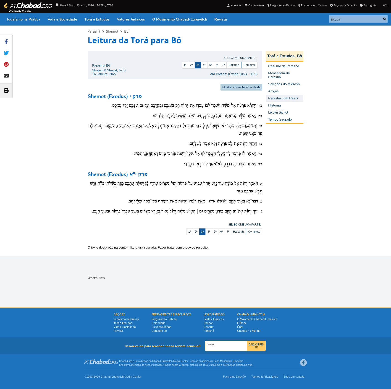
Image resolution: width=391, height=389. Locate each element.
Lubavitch (167, 361)
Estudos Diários (161, 327)
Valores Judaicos (131, 19)
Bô (126, 31)
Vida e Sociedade (62, 19)
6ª (217, 65)
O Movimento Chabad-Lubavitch (179, 19)
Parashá (94, 31)
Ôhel (240, 327)
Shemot (112, 31)
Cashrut (208, 327)
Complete (250, 65)
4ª (204, 65)
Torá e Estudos (97, 19)
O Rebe (242, 323)
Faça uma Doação (345, 5)
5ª (210, 65)
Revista (220, 19)
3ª (198, 65)
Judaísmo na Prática (23, 19)
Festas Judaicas (214, 319)
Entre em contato (293, 376)
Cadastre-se (159, 330)
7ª (223, 65)
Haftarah (233, 65)
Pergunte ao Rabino (282, 5)
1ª (185, 65)
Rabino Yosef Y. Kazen (176, 364)
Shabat (208, 323)
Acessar (235, 5)
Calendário (158, 323)
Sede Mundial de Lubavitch (228, 361)
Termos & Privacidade (264, 376)
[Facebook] (303, 362)
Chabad (156, 361)
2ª (191, 65)
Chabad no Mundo (248, 330)
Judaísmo (214, 364)
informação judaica (233, 364)
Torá (205, 364)
